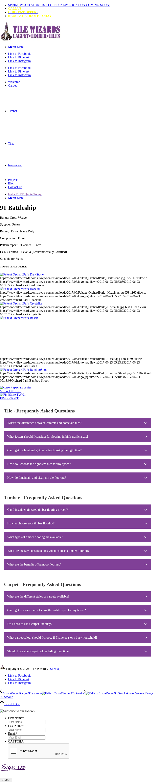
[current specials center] (15, 387)
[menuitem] (81, 5)
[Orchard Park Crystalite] (21, 303)
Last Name (16, 725)
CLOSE (6, 779)
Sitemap (55, 668)
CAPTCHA (16, 741)
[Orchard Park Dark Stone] (22, 274)
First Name (16, 718)
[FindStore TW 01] (13, 394)
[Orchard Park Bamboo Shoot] (24, 369)
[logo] (30, 40)
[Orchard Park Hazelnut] (20, 289)
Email (12, 733)
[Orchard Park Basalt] (77, 336)
